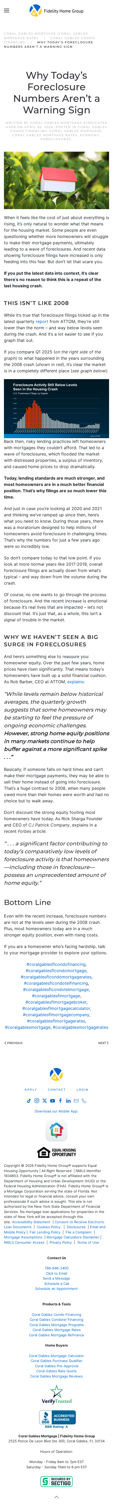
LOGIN (82, 1089)
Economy (90, 135)
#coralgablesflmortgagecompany (56, 1014)
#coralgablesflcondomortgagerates (56, 976)
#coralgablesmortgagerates (80, 1027)
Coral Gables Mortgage (76, 131)
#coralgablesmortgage (27, 1027)
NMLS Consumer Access (24, 1242)
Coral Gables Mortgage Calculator (56, 1356)
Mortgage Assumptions (23, 1237)
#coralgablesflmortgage (56, 995)
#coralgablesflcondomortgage (56, 970)
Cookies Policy (49, 1227)
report (42, 321)
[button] (6, 10)
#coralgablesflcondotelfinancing (56, 983)
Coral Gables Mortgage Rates (45, 135)
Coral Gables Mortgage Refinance (56, 1335)
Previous (15, 1043)
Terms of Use (88, 1242)
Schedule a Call (56, 1283)
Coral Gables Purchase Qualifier (57, 1361)
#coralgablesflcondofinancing (56, 964)
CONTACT (57, 1089)
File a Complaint (79, 1232)
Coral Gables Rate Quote (56, 1371)
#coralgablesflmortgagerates (56, 1021)
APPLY (31, 1089)
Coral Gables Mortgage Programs (56, 1325)
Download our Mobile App (56, 1111)
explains (75, 681)
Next (102, 1043)
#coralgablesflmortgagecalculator (56, 1008)
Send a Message (56, 1278)
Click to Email (56, 1273)
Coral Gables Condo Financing (56, 1314)
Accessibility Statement (31, 1222)
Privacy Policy (61, 1242)
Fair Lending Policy (45, 1232)
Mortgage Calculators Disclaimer (73, 1237)
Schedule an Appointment (56, 1288)
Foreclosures (55, 139)
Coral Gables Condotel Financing (56, 1319)
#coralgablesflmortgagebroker (55, 1002)
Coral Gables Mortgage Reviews (56, 1376)
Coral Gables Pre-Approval (56, 1366)
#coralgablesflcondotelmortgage (56, 989)
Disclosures (76, 1227)
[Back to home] (57, 10)
